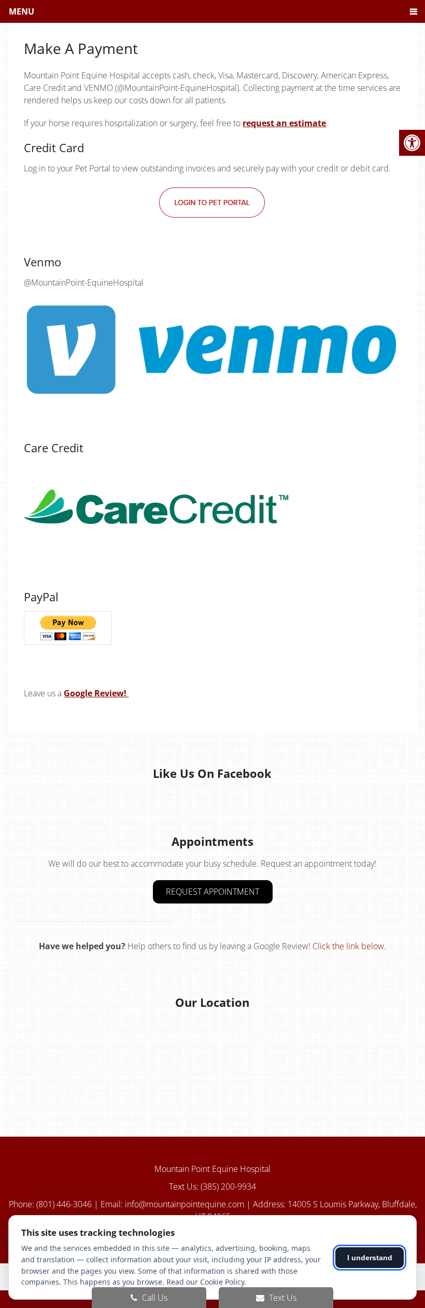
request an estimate (284, 123)
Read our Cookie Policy (205, 1282)
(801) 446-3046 (65, 1204)
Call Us (153, 1297)
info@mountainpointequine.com (184, 1204)
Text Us (281, 1297)
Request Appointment (212, 891)
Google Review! (96, 693)
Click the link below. (349, 946)
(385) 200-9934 (228, 1186)
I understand (369, 1257)
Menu (21, 11)
